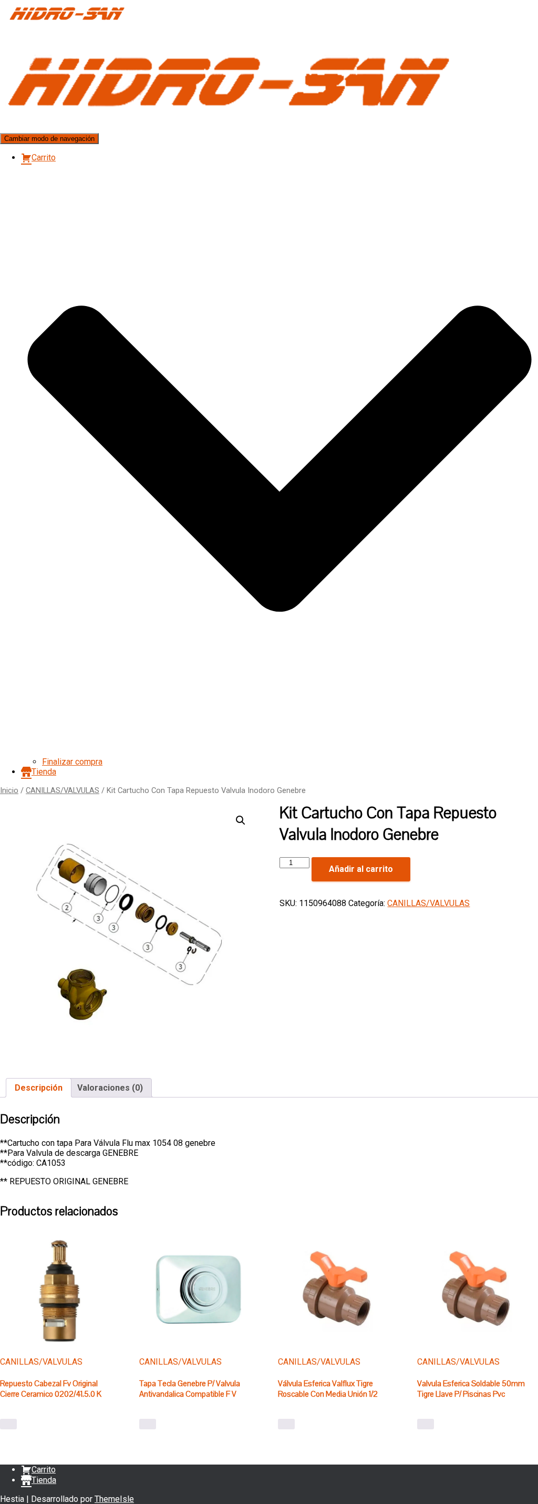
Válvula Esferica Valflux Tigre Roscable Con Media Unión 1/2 (328, 1388)
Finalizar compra (72, 762)
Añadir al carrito (361, 869)
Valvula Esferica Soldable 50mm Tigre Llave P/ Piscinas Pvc (471, 1388)
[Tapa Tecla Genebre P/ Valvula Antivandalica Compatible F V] (198, 1288)
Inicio (9, 790)
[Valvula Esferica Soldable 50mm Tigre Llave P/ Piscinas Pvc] (476, 1288)
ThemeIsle (114, 1499)
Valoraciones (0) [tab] (110, 1088)
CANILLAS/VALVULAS (62, 790)
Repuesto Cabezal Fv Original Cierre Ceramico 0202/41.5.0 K (50, 1388)
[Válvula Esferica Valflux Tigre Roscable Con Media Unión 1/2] (337, 1288)
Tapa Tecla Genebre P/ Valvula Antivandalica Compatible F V (189, 1388)
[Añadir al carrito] (8, 1424)
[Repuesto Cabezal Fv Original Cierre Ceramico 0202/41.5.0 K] (59, 1288)
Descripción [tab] (39, 1088)
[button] (279, 752)
